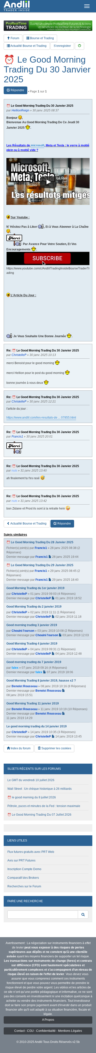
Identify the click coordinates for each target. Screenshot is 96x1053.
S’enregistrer (62, 46)
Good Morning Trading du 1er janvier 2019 (35, 588)
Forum (14, 38)
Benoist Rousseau (24, 686)
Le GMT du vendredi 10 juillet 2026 (30, 780)
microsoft (37, 145)
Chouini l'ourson (23, 630)
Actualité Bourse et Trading (28, 46)
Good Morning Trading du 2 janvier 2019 (34, 606)
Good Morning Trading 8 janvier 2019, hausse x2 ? (41, 680)
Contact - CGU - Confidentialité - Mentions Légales (48, 1031)
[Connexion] (79, 46)
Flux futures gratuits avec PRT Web (30, 852)
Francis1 (41, 548)
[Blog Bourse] (16, 6)
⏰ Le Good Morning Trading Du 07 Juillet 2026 (39, 814)
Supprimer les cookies (56, 748)
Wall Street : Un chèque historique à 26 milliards (39, 788)
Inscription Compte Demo (24, 869)
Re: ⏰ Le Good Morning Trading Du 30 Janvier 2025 (42, 350)
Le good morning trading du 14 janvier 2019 (36, 726)
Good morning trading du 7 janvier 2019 (33, 662)
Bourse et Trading (41, 38)
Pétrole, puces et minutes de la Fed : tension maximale (43, 806)
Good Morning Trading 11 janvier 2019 (32, 703)
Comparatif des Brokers (23, 877)
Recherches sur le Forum (24, 886)
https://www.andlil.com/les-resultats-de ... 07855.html (41, 417)
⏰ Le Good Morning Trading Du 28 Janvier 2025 (39, 542)
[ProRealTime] (48, 25)
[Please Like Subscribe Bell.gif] (48, 258)
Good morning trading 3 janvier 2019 (31, 625)
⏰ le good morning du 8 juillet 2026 (31, 797)
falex (15, 667)
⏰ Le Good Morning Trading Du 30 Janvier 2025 (47, 69)
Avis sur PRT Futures (21, 860)
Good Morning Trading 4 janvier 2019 (31, 643)
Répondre (17, 90)
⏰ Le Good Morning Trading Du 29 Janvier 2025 (39, 565)
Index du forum (20, 748)
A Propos (48, 1019)
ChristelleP (19, 594)
